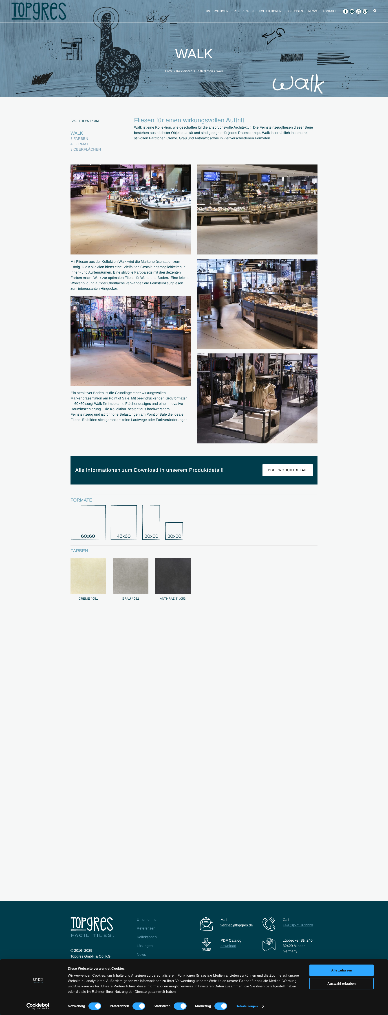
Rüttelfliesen (205, 71)
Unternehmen (148, 919)
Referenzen (146, 928)
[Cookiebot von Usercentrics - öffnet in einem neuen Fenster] (38, 1006)
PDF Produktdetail (287, 470)
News (141, 954)
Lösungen (145, 946)
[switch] (138, 1006)
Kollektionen (184, 71)
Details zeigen (247, 1006)
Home (169, 71)
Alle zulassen (341, 970)
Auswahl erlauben (341, 983)
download (228, 946)
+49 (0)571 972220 (298, 925)
